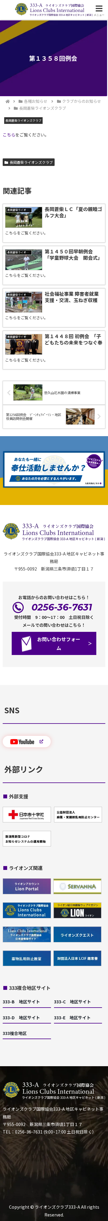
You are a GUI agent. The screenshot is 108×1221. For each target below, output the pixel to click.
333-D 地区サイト (21, 1017)
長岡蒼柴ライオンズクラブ (31, 162)
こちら (9, 135)
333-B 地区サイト (21, 1002)
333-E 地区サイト (72, 1017)
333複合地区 (15, 1033)
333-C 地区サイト (72, 1002)
